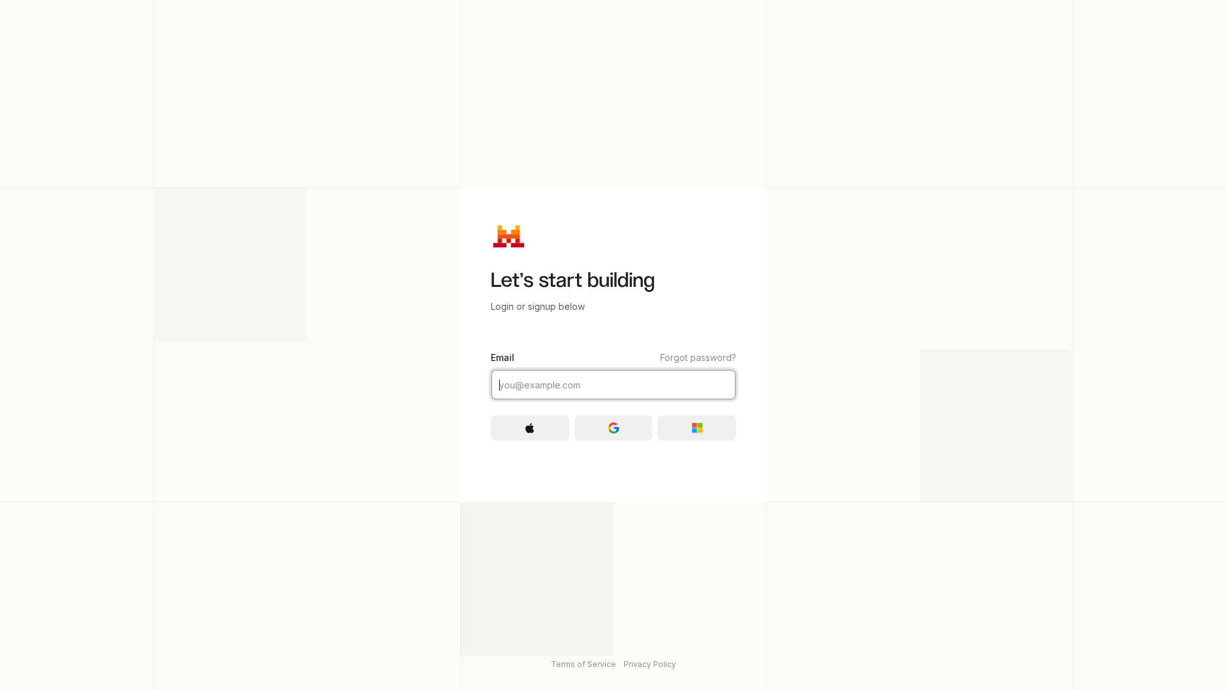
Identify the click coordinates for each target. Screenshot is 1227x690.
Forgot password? (698, 357)
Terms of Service (583, 664)
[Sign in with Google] (614, 428)
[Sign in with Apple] (530, 428)
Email (613, 357)
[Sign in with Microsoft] (697, 428)
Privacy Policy (650, 664)
